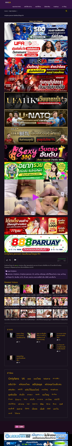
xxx (29, 378)
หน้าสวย (21, 404)
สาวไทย (49, 399)
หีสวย (48, 404)
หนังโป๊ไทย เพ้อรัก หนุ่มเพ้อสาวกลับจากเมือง (16, 295)
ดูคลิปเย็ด (12, 394)
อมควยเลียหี (38, 277)
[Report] (15, 260)
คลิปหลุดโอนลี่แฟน (53, 384)
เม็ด (43, 277)
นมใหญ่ (63, 274)
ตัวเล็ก (22, 394)
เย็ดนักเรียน (47, 6)
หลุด (28, 404)
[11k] (36, 101)
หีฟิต (42, 404)
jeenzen (10, 274)
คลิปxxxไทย (24, 384)
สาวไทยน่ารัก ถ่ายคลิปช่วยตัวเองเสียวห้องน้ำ (61, 347)
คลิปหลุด (42, 274)
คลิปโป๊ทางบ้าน (28, 6)
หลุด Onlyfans (16, 6)
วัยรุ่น (25, 399)
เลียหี (46, 277)
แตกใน (56, 409)
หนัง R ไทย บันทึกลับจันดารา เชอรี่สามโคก (32, 319)
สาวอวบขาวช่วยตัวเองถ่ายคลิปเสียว (61, 335)
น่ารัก (21, 277)
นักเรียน (54, 394)
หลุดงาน (34, 404)
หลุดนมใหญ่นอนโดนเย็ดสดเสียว (21, 358)
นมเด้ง (37, 394)
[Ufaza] (36, 66)
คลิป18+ (12, 384)
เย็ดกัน (27, 409)
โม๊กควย (17, 413)
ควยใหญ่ (45, 389)
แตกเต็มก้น (52, 277)
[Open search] (66, 11)
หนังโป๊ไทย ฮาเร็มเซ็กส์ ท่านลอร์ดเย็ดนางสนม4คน (18, 307)
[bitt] (36, 153)
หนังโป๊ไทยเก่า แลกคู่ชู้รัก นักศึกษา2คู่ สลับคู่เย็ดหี (50, 307)
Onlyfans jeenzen (26, 274)
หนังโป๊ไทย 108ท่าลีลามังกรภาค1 (46, 295)
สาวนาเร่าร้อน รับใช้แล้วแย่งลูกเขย (30, 307)
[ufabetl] (36, 136)
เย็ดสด (34, 408)
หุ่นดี (61, 404)
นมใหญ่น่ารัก (10, 277)
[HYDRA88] (36, 83)
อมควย (31, 277)
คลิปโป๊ (20, 389)
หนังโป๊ (56, 399)
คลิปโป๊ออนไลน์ (51, 274)
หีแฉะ (55, 404)
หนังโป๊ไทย (38, 6)
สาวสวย (40, 399)
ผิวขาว (18, 399)
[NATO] (36, 118)
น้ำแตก (26, 277)
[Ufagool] (36, 48)
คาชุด (58, 274)
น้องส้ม (17, 277)
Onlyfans (16, 274)
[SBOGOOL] (36, 31)
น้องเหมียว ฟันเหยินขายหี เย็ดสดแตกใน (15, 319)
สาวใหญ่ (64, 6)
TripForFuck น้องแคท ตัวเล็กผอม (62, 295)
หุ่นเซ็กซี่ (11, 409)
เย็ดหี (42, 409)
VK (33, 274)
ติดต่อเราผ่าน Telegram (36, 21)
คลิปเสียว (11, 389)
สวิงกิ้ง (32, 399)
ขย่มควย (46, 378)
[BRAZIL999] (36, 170)
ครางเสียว (56, 378)
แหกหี (10, 413)
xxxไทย (37, 274)
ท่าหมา (30, 394)
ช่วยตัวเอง (56, 6)
